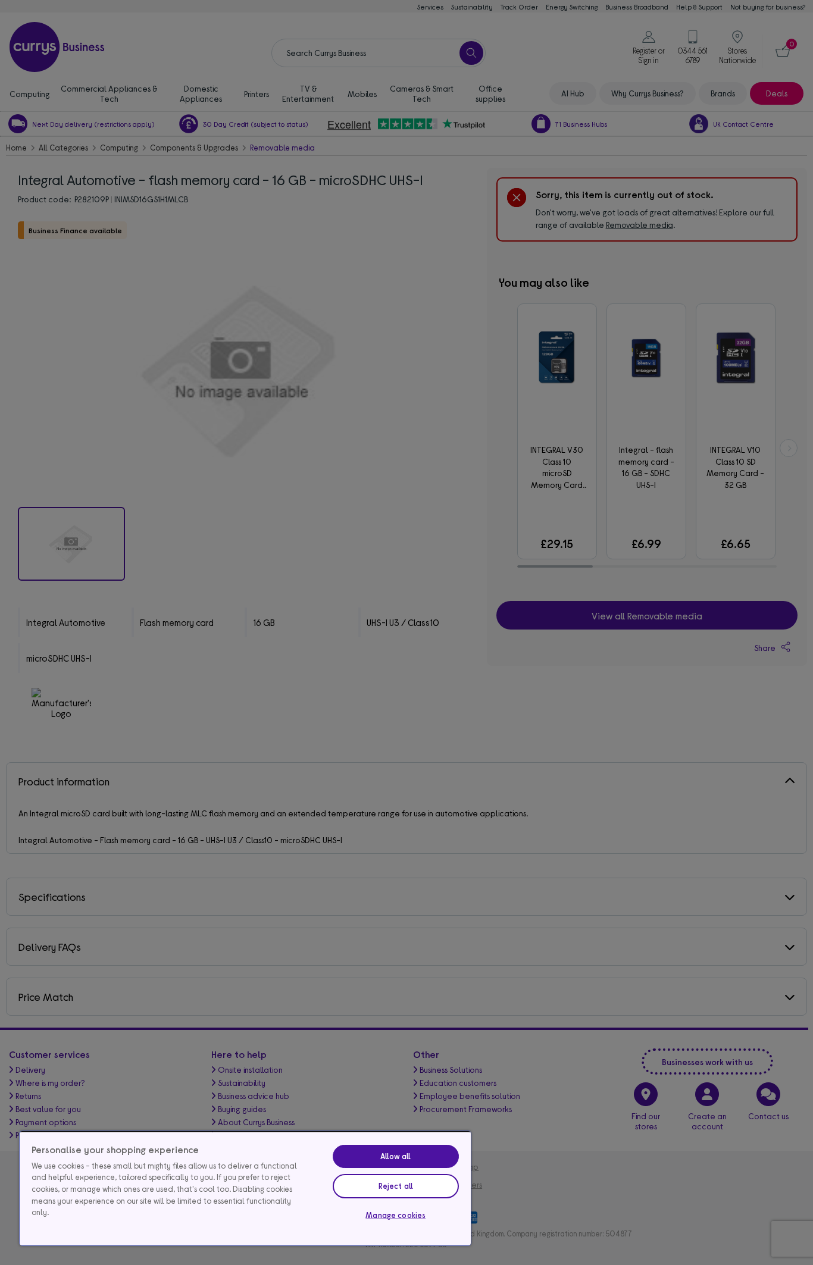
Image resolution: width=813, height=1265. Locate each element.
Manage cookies (395, 1215)
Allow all (395, 1156)
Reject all (396, 1186)
